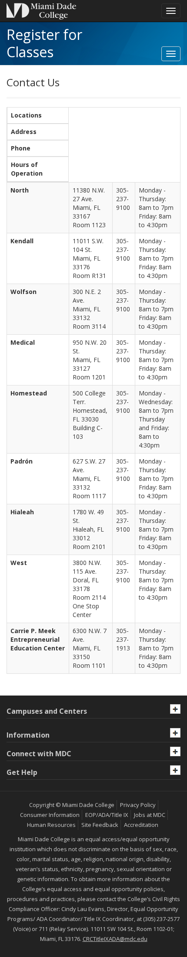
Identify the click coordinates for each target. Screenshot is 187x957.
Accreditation (141, 825)
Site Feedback (99, 825)
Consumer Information (50, 815)
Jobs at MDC (149, 815)
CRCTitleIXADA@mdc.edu (115, 939)
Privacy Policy (138, 805)
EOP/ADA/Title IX (106, 815)
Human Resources (51, 825)
